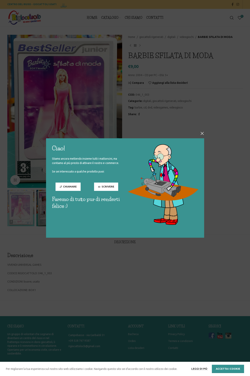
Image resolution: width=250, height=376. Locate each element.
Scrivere (107, 186)
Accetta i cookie (228, 368)
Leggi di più (199, 368)
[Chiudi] (202, 133)
